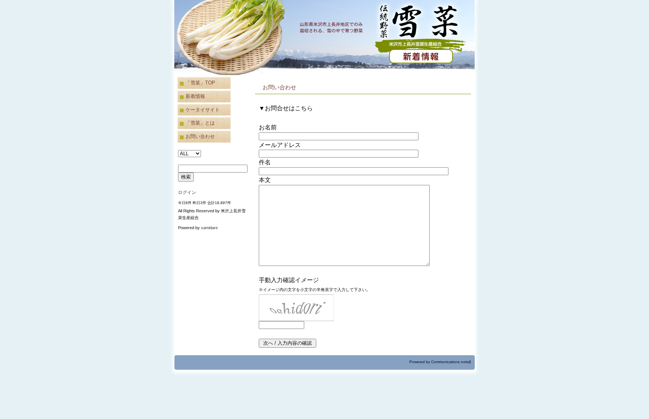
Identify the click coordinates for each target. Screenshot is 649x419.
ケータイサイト (203, 110)
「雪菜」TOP (200, 83)
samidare (209, 227)
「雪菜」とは (200, 123)
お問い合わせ (200, 136)
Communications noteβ (451, 362)
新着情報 (195, 96)
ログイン (187, 192)
